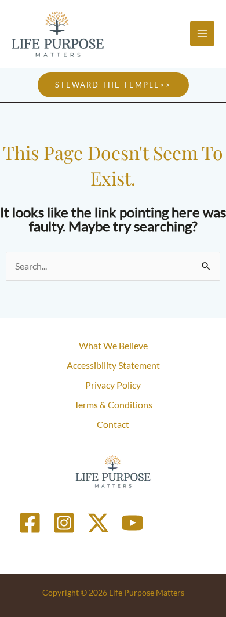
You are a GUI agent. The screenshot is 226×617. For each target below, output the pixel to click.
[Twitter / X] (98, 523)
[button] (113, 84)
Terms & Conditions (113, 404)
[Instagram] (64, 523)
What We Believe (113, 345)
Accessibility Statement (113, 365)
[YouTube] (132, 523)
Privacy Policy (113, 384)
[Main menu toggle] (202, 33)
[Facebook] (30, 523)
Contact (113, 424)
